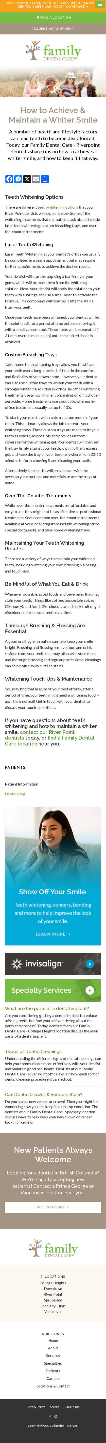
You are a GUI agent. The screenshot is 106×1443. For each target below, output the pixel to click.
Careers (53, 1378)
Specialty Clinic (53, 1306)
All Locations (51, 1207)
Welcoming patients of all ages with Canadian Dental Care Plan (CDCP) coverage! (53, 4)
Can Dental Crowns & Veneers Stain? (43, 1094)
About (53, 1348)
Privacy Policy (36, 1407)
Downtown (53, 1288)
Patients (53, 1371)
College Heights (53, 1283)
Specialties (53, 1363)
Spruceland (53, 1300)
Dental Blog (15, 793)
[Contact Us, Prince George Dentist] (53, 989)
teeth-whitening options (58, 207)
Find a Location (55, 17)
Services (53, 1355)
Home (53, 1340)
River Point (53, 1294)
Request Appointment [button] (53, 28)
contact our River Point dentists (40, 735)
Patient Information (21, 784)
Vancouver (53, 1311)
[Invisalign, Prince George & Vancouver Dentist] (53, 963)
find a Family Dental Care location (49, 741)
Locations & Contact (53, 1386)
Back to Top (72, 1407)
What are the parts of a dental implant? (47, 1008)
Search (54, 1407)
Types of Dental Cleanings (33, 1051)
